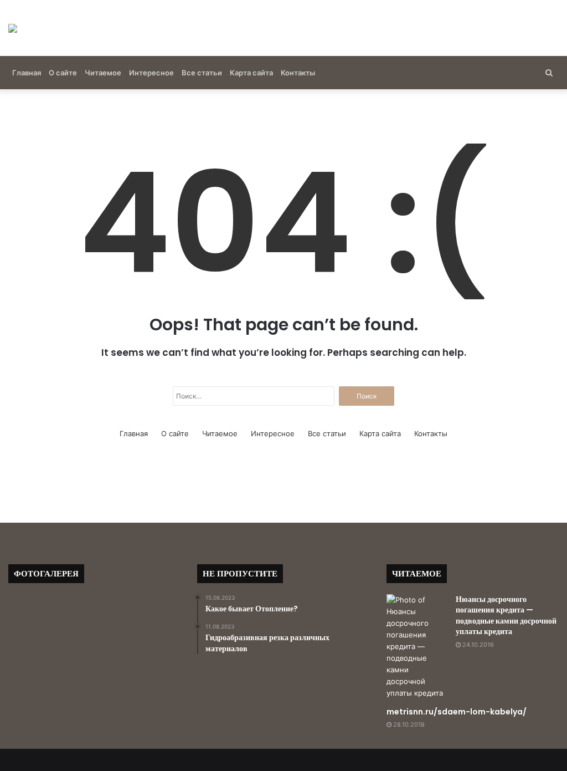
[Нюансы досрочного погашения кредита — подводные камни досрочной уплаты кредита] (416, 646)
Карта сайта (251, 72)
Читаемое (103, 72)
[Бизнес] (12, 28)
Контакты (298, 72)
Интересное (151, 72)
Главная (26, 72)
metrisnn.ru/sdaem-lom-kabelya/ (456, 711)
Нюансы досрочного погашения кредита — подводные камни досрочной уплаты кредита (506, 615)
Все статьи (202, 72)
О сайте (63, 72)
